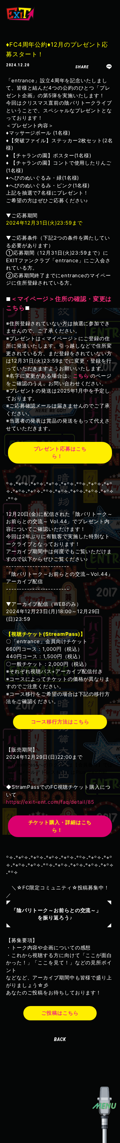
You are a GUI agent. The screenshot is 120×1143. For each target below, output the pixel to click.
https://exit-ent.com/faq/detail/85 (50, 802)
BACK (60, 1039)
